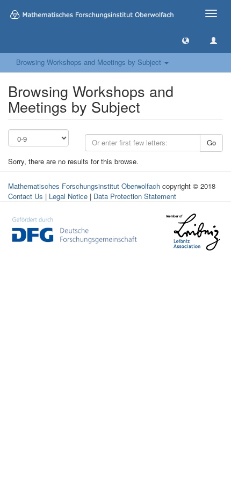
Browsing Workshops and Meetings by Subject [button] (89, 62)
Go (211, 142)
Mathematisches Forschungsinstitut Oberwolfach (84, 186)
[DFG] (74, 229)
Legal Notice (68, 196)
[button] (185, 40)
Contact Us (25, 196)
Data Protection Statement (134, 196)
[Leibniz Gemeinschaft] (192, 232)
